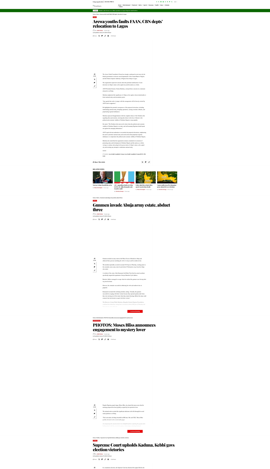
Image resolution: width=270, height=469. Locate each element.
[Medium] (167, 2)
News (97, 14)
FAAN (104, 156)
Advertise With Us (109, 1)
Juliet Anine (100, 30)
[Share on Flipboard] (102, 35)
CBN (144, 154)
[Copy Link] (105, 35)
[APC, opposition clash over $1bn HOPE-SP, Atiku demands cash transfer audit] (124, 177)
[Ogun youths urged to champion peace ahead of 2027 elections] (167, 177)
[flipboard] (170, 2)
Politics (98, 437)
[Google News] (163, 2)
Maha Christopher (98, 187)
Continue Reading (135, 311)
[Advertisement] (162, 61)
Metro (97, 197)
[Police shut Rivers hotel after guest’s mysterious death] (146, 177)
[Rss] (172, 2)
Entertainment (99, 317)
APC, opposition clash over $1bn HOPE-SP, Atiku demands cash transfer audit (123, 187)
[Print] (108, 35)
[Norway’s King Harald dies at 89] (103, 177)
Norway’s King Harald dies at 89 (102, 185)
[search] (176, 6)
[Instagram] (165, 2)
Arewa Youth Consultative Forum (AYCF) (133, 154)
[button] (175, 10)
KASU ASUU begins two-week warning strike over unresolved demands (117, 10)
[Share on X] (99, 35)
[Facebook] (156, 2)
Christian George (119, 191)
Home (94, 14)
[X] (159, 2)
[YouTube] (161, 2)
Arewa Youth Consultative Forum (116, 154)
